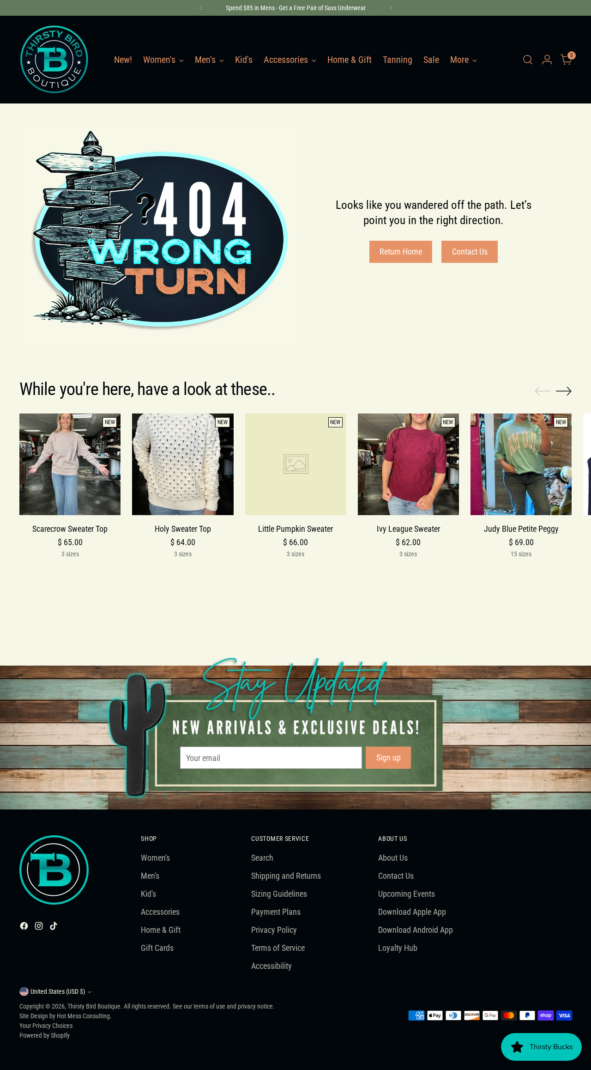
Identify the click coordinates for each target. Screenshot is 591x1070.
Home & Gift (161, 930)
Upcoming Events (406, 894)
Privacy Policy (274, 930)
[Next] (390, 8)
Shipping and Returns (286, 876)
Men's (150, 876)
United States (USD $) (57, 991)
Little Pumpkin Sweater (295, 529)
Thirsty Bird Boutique (94, 1006)
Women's (155, 858)
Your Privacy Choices (45, 1025)
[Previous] (201, 8)
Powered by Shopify (44, 1035)
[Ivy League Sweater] (408, 464)
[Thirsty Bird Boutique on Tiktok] (54, 927)
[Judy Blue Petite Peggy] (521, 464)
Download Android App (415, 930)
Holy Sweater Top (183, 529)
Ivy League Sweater (408, 529)
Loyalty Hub (397, 948)
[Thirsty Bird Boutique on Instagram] (39, 927)
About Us (393, 858)
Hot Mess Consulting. (84, 1016)
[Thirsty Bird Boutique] (54, 59)
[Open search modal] (528, 59)
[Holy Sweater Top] (182, 464)
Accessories (160, 912)
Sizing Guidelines (279, 894)
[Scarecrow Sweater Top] (70, 464)
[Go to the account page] (547, 59)
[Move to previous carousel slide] (542, 391)
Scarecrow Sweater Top (70, 529)
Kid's (148, 894)
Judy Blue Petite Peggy (521, 529)
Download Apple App (412, 912)
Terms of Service (278, 948)
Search (262, 858)
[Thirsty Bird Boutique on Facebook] (24, 927)
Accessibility (271, 966)
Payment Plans (276, 912)
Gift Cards (157, 948)
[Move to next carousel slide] (564, 391)
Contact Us (396, 876)
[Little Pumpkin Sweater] (295, 464)
